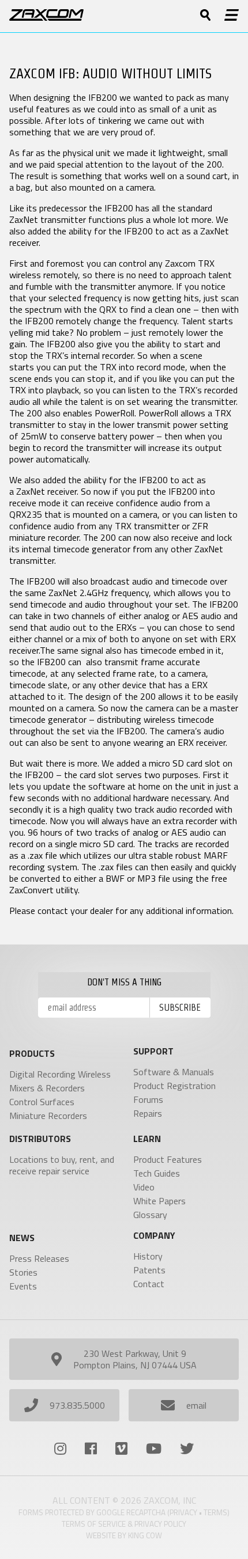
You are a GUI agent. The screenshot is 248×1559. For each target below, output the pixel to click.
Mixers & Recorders (47, 1088)
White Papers (159, 1201)
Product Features (167, 1159)
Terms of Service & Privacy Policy (124, 1524)
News (22, 1237)
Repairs (147, 1113)
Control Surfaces (41, 1101)
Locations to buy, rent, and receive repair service (61, 1165)
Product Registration (174, 1085)
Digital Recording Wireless (60, 1074)
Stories (23, 1272)
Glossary (150, 1214)
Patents (149, 1270)
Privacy (183, 1512)
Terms (215, 1512)
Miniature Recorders (48, 1115)
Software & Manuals (173, 1072)
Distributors (40, 1138)
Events (23, 1286)
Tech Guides (156, 1173)
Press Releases (39, 1258)
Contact (148, 1283)
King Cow (145, 1535)
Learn (147, 1138)
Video (144, 1187)
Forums (148, 1099)
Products (32, 1053)
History (148, 1256)
